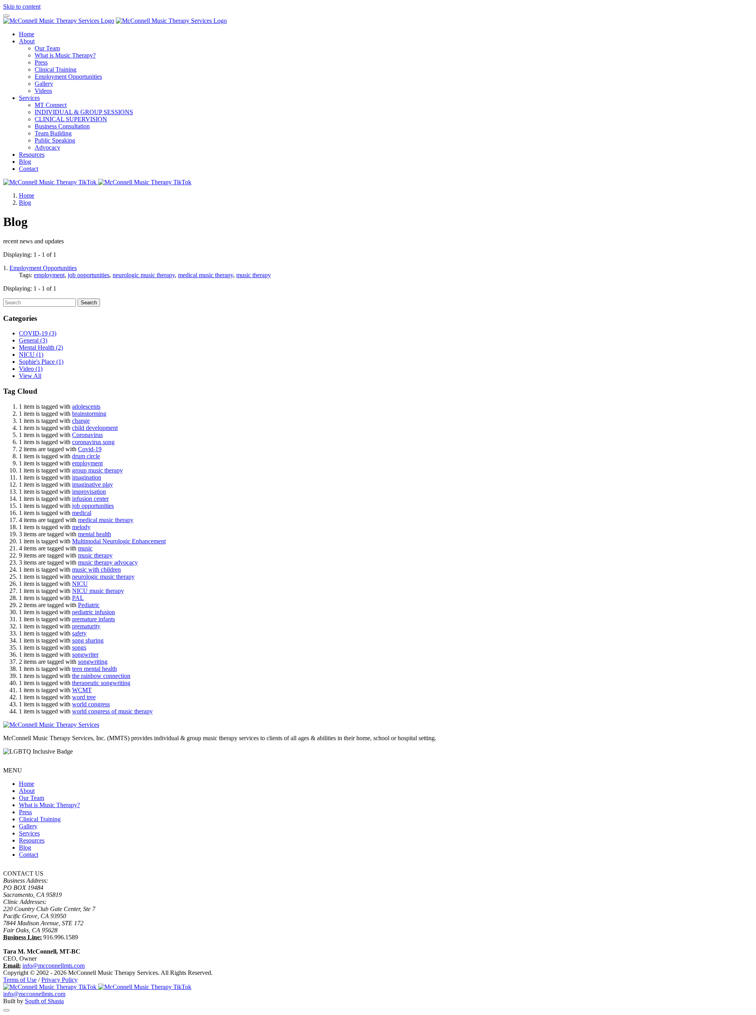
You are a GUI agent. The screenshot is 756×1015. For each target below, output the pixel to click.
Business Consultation (62, 126)
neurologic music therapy (144, 275)
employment (49, 275)
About (27, 41)
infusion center (90, 498)
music (85, 548)
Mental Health (41, 347)
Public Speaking (55, 140)
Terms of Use (20, 979)
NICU (31, 354)
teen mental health (94, 668)
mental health (94, 534)
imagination (86, 477)
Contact (28, 168)
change (81, 420)
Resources (31, 154)
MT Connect (51, 105)
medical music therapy (205, 275)
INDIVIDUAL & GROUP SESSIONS (84, 112)
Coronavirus (87, 435)
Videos (43, 90)
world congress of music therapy (112, 711)
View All (30, 375)
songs (79, 647)
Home (26, 34)
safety (79, 633)
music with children (96, 569)
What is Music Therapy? (65, 55)
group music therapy (97, 470)
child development (95, 427)
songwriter (85, 654)
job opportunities (88, 275)
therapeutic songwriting (101, 683)
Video (31, 368)
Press (41, 62)
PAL (78, 598)
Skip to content (22, 6)
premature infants (93, 619)
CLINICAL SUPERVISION (71, 119)
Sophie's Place (41, 361)
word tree (84, 697)
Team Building (53, 133)
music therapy (253, 275)
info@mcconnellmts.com (53, 965)
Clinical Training (55, 69)
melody (81, 527)
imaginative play (92, 484)
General (33, 340)
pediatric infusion (93, 612)
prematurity (86, 626)
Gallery (44, 83)
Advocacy (47, 147)
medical (81, 512)
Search (89, 303)
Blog (25, 161)
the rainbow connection (101, 675)
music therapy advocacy (108, 562)
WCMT (82, 690)
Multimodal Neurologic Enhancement (119, 541)
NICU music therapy (98, 590)
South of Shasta (44, 1001)
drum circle (86, 456)
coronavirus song (93, 442)
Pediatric (89, 605)
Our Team (47, 48)
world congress (91, 704)
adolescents (86, 406)
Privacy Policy (59, 979)
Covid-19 (90, 449)
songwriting (92, 661)
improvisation (89, 491)
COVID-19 (37, 333)
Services (29, 97)
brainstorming (89, 413)
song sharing (88, 640)
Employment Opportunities (68, 76)
